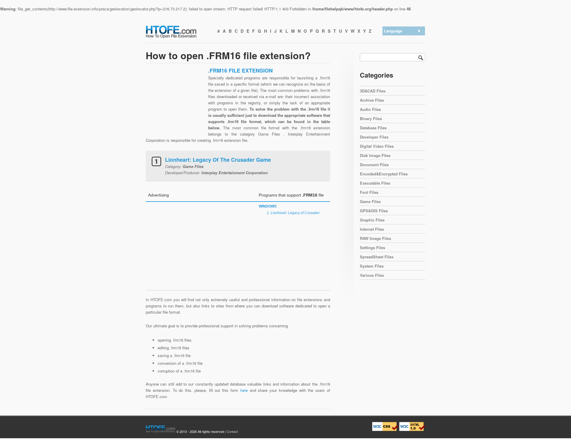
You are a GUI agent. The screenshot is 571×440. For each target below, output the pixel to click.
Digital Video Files (377, 146)
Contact (232, 431)
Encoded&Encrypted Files (384, 174)
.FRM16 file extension (404, 39)
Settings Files (372, 247)
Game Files (370, 201)
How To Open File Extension (178, 31)
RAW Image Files (375, 238)
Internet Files (372, 229)
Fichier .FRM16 (398, 85)
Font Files (369, 192)
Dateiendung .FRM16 (403, 54)
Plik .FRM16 (396, 93)
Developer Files (374, 137)
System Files (372, 266)
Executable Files (375, 183)
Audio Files (370, 109)
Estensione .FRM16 (402, 78)
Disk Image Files (375, 155)
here (244, 390)
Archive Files (372, 100)
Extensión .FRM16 (401, 47)
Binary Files (371, 118)
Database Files (373, 128)
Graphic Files (372, 220)
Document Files (374, 164)
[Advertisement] (175, 104)
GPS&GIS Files (374, 210)
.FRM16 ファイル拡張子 (404, 66)
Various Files (372, 275)
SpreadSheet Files (376, 257)
